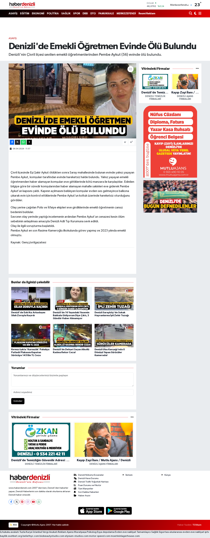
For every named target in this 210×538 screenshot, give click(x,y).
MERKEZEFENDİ (126, 13)
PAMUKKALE (106, 13)
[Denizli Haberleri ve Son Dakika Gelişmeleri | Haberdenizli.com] (22, 5)
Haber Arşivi (84, 495)
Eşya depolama (105, 532)
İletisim (129, 475)
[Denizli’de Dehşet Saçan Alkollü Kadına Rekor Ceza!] (72, 335)
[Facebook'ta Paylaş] (12, 142)
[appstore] (91, 510)
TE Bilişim (196, 525)
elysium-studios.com (77, 536)
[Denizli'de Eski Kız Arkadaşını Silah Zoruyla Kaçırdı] (30, 298)
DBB (85, 13)
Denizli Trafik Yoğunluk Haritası (93, 482)
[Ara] (191, 13)
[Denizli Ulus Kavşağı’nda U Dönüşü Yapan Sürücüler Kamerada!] (114, 335)
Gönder (17, 401)
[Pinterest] (22, 501)
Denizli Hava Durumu (88, 478)
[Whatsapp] (38, 501)
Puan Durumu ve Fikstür (89, 485)
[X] (16, 501)
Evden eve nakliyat (125, 532)
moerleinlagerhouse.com (125, 536)
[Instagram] (27, 501)
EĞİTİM (24, 13)
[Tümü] (132, 417)
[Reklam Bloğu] (170, 141)
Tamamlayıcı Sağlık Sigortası (153, 532)
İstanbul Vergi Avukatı (45, 532)
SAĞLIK (66, 13)
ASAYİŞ (13, 13)
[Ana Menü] (199, 13)
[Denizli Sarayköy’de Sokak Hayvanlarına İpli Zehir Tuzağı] (114, 298)
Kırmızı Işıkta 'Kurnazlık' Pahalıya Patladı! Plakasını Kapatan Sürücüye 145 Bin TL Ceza (30, 352)
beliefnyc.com (31, 536)
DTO (93, 13)
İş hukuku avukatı (9, 532)
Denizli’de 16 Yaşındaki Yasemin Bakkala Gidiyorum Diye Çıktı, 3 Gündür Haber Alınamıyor (71, 315)
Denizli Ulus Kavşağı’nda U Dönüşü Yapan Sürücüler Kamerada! (110, 352)
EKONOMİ (38, 13)
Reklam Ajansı (65, 532)
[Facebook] (11, 501)
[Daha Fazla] (29, 142)
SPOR (76, 13)
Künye (167, 475)
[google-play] (119, 510)
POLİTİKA (53, 13)
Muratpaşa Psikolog (85, 532)
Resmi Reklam (147, 13)
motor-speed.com (99, 536)
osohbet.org (15, 536)
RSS (15, 525)
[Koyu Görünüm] (195, 13)
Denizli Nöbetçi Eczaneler (91, 475)
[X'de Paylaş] (17, 142)
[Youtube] (33, 501)
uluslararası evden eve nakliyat (186, 532)
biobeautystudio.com (52, 536)
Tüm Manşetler (85, 489)
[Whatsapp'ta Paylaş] (23, 142)
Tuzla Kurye (25, 532)
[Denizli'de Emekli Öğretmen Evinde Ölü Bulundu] (72, 100)
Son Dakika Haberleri (88, 492)
